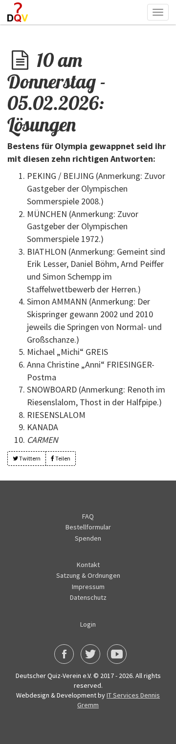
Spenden (88, 538)
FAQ (88, 516)
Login (88, 624)
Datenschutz (88, 597)
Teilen (62, 458)
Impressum (88, 586)
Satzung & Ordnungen (88, 575)
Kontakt (88, 564)
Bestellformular (88, 527)
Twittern (29, 458)
